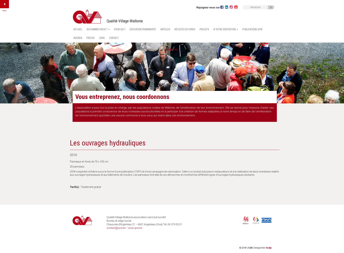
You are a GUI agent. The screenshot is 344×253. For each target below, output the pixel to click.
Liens (102, 38)
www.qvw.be (135, 228)
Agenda (77, 38)
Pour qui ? (119, 29)
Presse (91, 38)
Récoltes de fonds (185, 29)
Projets (204, 29)
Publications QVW (252, 29)
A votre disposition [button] (224, 29)
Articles (165, 29)
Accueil (77, 29)
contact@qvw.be (116, 228)
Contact (114, 38)
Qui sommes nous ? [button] (97, 29)
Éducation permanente (143, 29)
